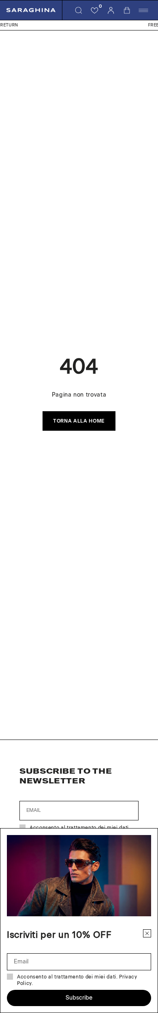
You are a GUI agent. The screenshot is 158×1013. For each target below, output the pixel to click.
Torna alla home (79, 421)
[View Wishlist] (95, 10)
